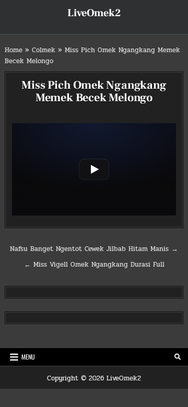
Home (13, 50)
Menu (28, 356)
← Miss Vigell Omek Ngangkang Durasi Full (94, 264)
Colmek (43, 50)
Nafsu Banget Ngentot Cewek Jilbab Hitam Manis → (94, 249)
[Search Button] (177, 357)
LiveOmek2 (94, 13)
